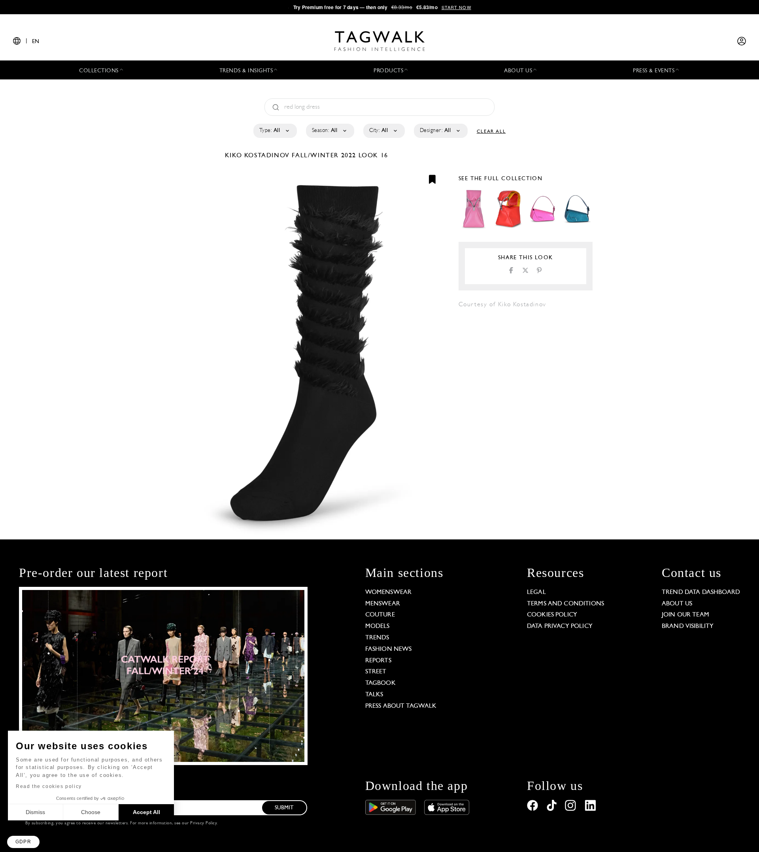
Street (376, 672)
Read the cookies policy (49, 786)
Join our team (685, 615)
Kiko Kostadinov (258, 156)
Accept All (146, 812)
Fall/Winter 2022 (324, 156)
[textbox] (274, 131)
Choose (90, 812)
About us (677, 604)
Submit (284, 808)
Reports (378, 661)
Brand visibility (688, 626)
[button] (23, 842)
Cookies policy (552, 615)
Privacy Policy (203, 823)
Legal (536, 592)
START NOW (456, 7)
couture (380, 615)
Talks (374, 695)
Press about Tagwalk (401, 706)
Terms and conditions (565, 604)
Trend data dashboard (701, 592)
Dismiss (35, 812)
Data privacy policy (560, 626)
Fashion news (388, 649)
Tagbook (380, 683)
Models (377, 626)
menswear (382, 604)
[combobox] (274, 131)
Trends (377, 638)
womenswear (388, 592)
